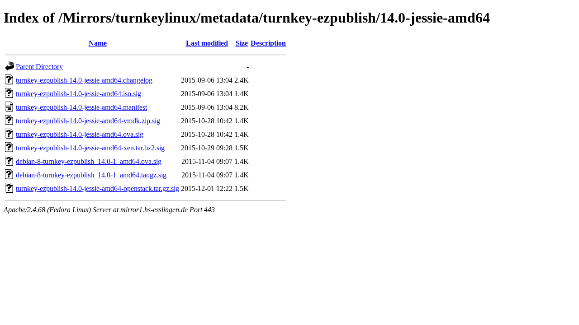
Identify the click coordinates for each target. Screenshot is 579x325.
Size (242, 43)
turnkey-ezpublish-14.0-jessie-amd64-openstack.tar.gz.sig (97, 188)
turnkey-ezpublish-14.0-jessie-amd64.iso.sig (78, 94)
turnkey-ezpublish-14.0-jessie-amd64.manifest (81, 107)
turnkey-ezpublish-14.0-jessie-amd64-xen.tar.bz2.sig (90, 148)
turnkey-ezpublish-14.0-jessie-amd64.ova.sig (79, 134)
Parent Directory (39, 66)
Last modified (207, 43)
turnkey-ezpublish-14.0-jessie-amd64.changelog (84, 80)
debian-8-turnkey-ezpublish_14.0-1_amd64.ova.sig (88, 161)
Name (98, 43)
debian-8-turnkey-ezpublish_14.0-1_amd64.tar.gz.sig (91, 175)
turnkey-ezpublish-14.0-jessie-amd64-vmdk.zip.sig (88, 121)
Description (268, 43)
